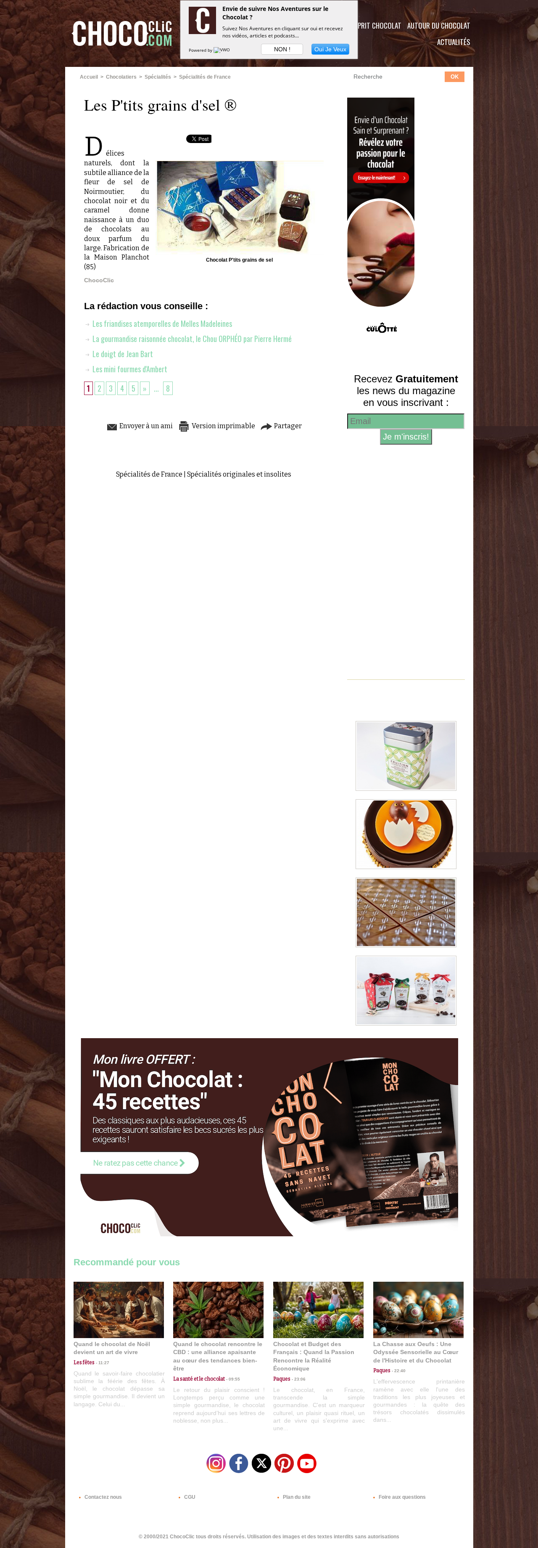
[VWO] (222, 50)
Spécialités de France (205, 77)
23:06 (298, 1379)
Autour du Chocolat (438, 25)
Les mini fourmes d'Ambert (129, 368)
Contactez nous (102, 1497)
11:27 (102, 1362)
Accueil (89, 77)
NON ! (282, 49)
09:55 (232, 1379)
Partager (287, 426)
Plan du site (296, 1497)
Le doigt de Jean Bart (122, 353)
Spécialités (158, 77)
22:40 (398, 1370)
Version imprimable (222, 426)
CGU (189, 1497)
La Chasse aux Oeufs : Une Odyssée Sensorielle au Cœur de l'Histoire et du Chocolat (415, 1352)
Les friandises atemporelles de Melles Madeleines (161, 323)
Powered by (201, 50)
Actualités (453, 42)
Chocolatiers (121, 77)
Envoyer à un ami (145, 426)
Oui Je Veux (330, 49)
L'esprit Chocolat (374, 25)
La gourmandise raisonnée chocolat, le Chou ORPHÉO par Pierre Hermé (191, 338)
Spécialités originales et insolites (239, 474)
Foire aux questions (401, 1497)
